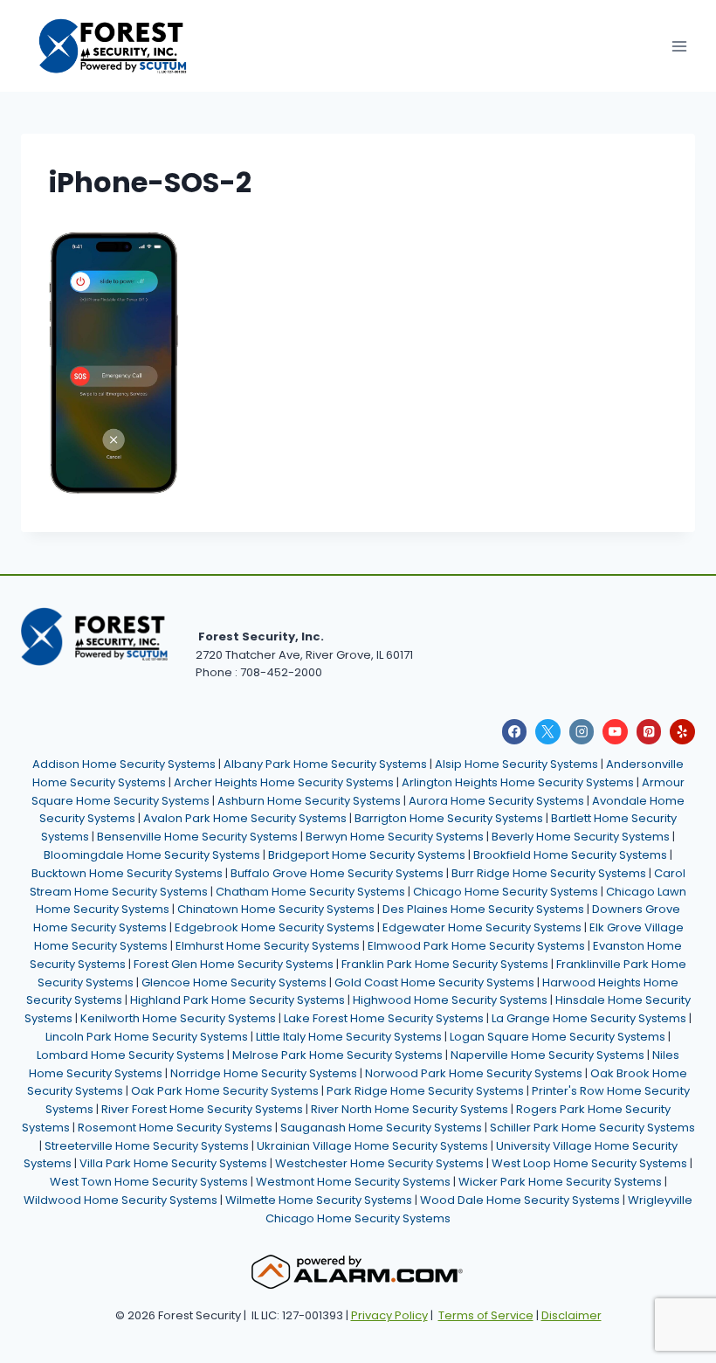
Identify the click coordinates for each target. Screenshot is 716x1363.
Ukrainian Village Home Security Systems (372, 1146)
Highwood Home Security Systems (450, 1000)
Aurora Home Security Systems (496, 800)
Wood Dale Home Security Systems (520, 1200)
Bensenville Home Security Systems (197, 836)
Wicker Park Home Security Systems (560, 1181)
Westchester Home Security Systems (379, 1163)
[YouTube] (615, 731)
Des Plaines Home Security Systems (483, 909)
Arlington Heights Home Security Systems (518, 782)
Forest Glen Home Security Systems (234, 964)
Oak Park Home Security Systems (225, 1091)
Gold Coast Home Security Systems (434, 982)
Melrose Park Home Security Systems (337, 1055)
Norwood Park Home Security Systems (473, 1073)
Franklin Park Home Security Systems (444, 964)
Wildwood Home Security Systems (120, 1200)
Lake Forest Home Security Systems (384, 1018)
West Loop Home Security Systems (589, 1163)
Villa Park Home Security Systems (173, 1163)
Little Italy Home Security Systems (349, 1036)
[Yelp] (682, 731)
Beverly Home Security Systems (581, 836)
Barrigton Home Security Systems (449, 818)
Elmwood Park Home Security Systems (476, 945)
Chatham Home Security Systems (310, 891)
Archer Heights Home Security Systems (284, 782)
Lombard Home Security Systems (130, 1055)
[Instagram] (582, 731)
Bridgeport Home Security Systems (366, 855)
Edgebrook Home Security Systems (275, 927)
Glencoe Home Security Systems (234, 982)
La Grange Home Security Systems (589, 1018)
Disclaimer (571, 1315)
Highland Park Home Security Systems (237, 1000)
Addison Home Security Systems (124, 764)
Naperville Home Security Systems (547, 1055)
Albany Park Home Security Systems (325, 764)
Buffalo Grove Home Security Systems (337, 873)
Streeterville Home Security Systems (147, 1146)
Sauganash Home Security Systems (381, 1127)
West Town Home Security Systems (149, 1181)
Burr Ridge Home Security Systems (548, 873)
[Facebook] (514, 731)
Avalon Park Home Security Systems (245, 818)
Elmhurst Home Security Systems (268, 945)
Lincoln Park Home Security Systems (146, 1036)
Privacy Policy (389, 1315)
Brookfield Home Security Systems (570, 855)
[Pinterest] (649, 731)
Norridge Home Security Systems (263, 1073)
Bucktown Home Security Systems (127, 873)
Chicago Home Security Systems (505, 891)
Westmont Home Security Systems (353, 1181)
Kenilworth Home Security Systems (178, 1018)
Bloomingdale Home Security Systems (152, 855)
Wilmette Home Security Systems (318, 1200)
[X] (548, 731)
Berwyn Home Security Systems (395, 836)
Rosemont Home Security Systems (175, 1127)
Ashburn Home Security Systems (309, 800)
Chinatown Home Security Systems (276, 909)
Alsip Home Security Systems (516, 764)
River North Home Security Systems (409, 1109)
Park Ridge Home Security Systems (425, 1091)
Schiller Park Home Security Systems (592, 1127)
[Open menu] (679, 45)
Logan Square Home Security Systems (557, 1036)
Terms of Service (486, 1315)
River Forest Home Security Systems (202, 1109)
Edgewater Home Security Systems (482, 927)
